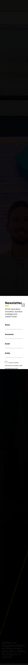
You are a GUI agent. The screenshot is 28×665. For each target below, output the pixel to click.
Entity (7, 353)
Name (7, 325)
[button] (23, 305)
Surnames (9, 334)
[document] (14, 332)
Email (7, 344)
